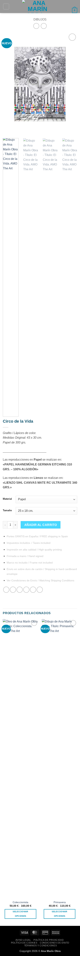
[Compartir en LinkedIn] (40, 590)
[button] (6, 6)
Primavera (60, 902)
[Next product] (36, 26)
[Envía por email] (26, 590)
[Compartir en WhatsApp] (6, 590)
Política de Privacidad (48, 940)
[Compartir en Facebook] (13, 590)
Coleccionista (20, 902)
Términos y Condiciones (40, 945)
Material (7, 499)
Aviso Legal (23, 940)
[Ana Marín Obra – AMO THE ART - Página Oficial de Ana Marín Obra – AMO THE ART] (37, 6)
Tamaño (7, 510)
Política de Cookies (24, 942)
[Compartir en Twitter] (20, 590)
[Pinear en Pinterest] (33, 590)
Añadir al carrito (40, 524)
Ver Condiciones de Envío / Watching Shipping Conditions (40, 580)
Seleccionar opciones (20, 913)
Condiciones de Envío (54, 942)
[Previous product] (44, 26)
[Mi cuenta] (67, 10)
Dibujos (40, 19)
